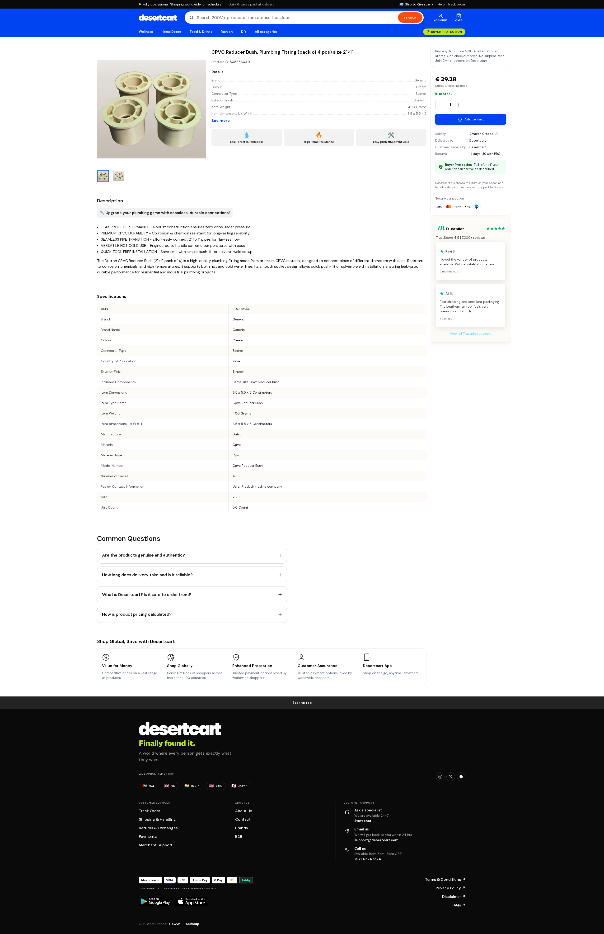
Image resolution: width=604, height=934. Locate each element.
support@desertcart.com (376, 840)
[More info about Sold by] (496, 134)
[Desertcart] (158, 17)
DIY (243, 32)
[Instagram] (440, 776)
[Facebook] (461, 776)
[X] (450, 776)
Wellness (146, 32)
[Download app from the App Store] (191, 901)
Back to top (302, 702)
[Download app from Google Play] (155, 901)
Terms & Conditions (445, 879)
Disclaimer (453, 896)
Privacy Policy (450, 888)
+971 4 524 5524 (367, 859)
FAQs (458, 905)
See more (220, 120)
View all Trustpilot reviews (470, 333)
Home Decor (171, 32)
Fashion (227, 32)
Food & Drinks (201, 32)
